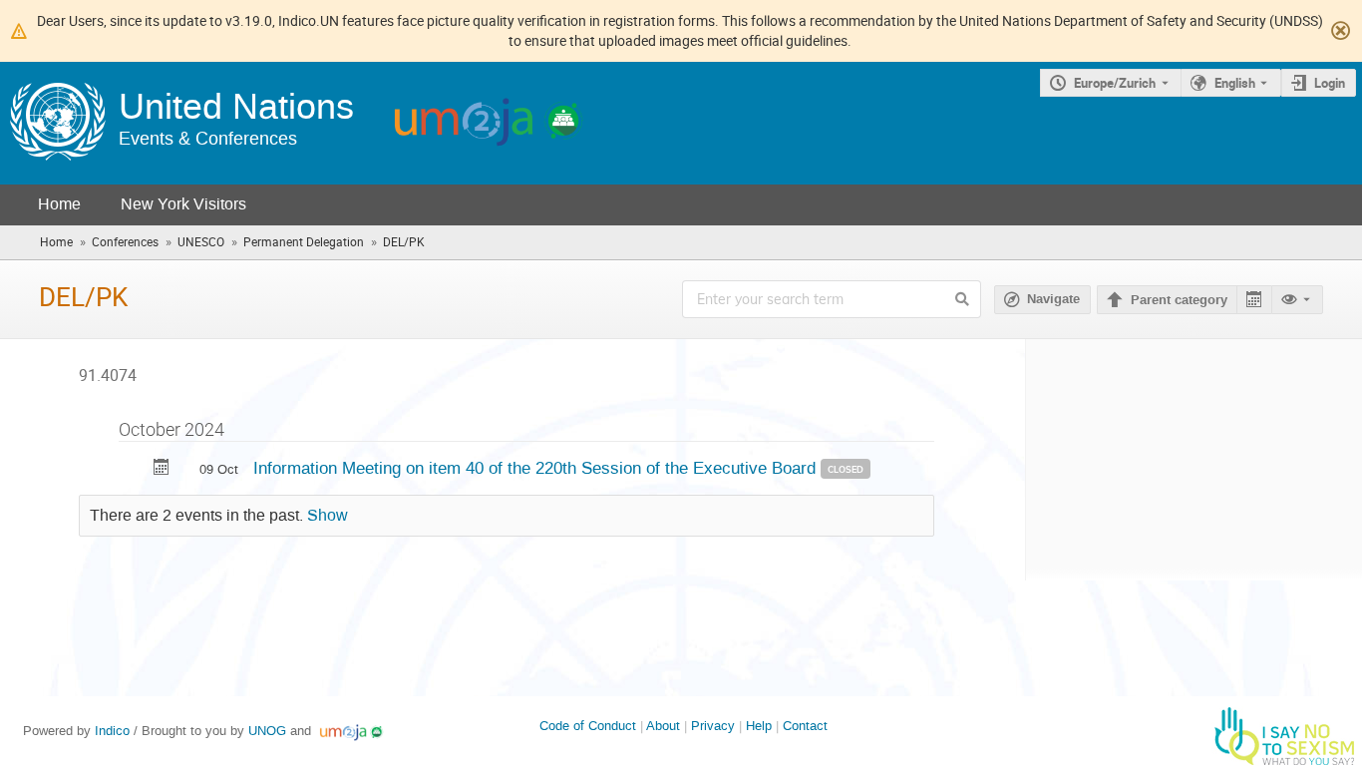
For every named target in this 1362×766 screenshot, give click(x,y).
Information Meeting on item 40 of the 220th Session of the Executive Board (537, 468)
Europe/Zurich (1115, 83)
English (1234, 83)
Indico (112, 730)
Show (327, 516)
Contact (805, 725)
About (663, 725)
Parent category (1179, 300)
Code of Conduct (587, 725)
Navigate (1053, 299)
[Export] (1253, 299)
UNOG (267, 730)
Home (59, 203)
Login (1329, 83)
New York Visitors (183, 203)
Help (759, 725)
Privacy (713, 725)
